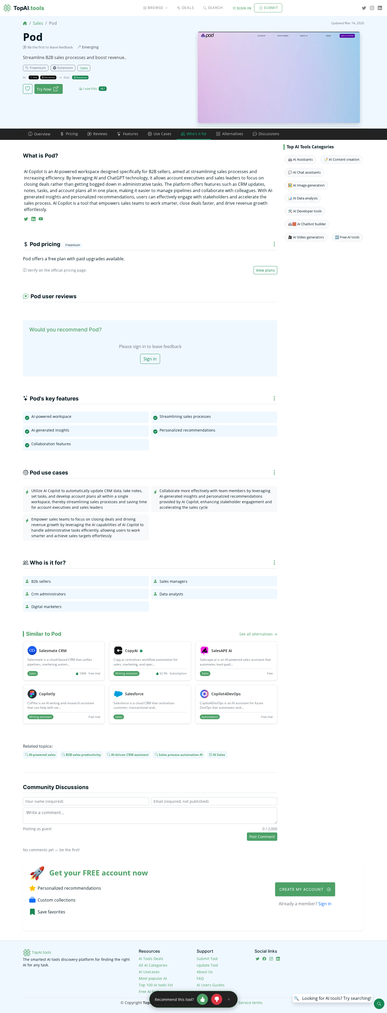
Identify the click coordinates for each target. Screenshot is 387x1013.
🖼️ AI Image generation (306, 185)
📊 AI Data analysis (302, 198)
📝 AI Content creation (341, 159)
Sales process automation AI (180, 754)
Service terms (250, 1002)
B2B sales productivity (83, 754)
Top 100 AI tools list (156, 984)
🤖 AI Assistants (300, 159)
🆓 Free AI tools (347, 237)
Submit (271, 8)
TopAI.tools (41, 952)
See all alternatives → (258, 634)
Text (34, 77)
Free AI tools (149, 991)
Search (215, 8)
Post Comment (262, 836)
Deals (188, 8)
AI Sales (218, 754)
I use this (94, 88)
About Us (205, 971)
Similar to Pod (43, 634)
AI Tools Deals (151, 958)
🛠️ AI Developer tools (305, 211)
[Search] (379, 1004)
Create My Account (302, 889)
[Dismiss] (228, 999)
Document (49, 77)
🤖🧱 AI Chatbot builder (307, 224)
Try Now (44, 89)
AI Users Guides (211, 984)
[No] (216, 999)
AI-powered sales (42, 754)
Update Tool (207, 965)
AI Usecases (149, 971)
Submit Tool (207, 958)
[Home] (25, 23)
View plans (265, 270)
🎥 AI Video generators (306, 237)
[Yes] (202, 999)
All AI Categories (153, 965)
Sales (38, 23)
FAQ (200, 978)
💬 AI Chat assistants (304, 172)
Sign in (244, 8)
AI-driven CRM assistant (129, 754)
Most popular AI (153, 978)
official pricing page (68, 270)
